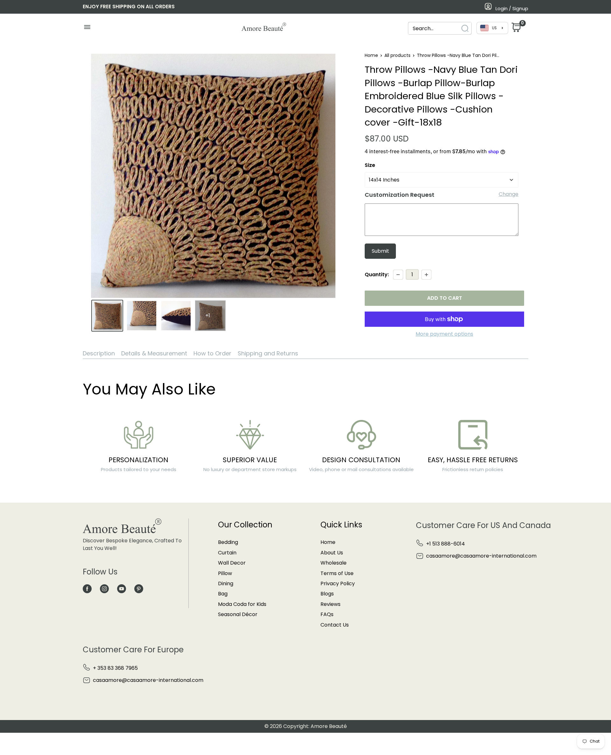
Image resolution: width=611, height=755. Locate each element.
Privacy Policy (337, 583)
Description (99, 353)
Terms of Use (337, 573)
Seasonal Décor (237, 614)
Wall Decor (232, 562)
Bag (223, 593)
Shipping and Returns (268, 353)
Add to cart (444, 298)
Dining (225, 583)
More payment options (444, 334)
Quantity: (377, 274)
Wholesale (333, 562)
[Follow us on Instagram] (104, 588)
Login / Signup (511, 8)
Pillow (225, 573)
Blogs (327, 593)
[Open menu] (87, 28)
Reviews (330, 604)
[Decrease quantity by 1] (398, 275)
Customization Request (399, 195)
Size (370, 165)
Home (371, 55)
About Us (331, 552)
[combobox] (434, 28)
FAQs (327, 614)
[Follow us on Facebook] (87, 588)
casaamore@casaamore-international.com (481, 555)
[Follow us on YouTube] (121, 588)
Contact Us (334, 624)
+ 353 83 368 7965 (115, 668)
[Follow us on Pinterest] (138, 588)
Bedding (228, 542)
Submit (380, 251)
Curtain (227, 552)
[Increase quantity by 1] (426, 275)
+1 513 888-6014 (445, 543)
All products (397, 55)
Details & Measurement (154, 353)
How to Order (212, 353)
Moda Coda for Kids (242, 604)
